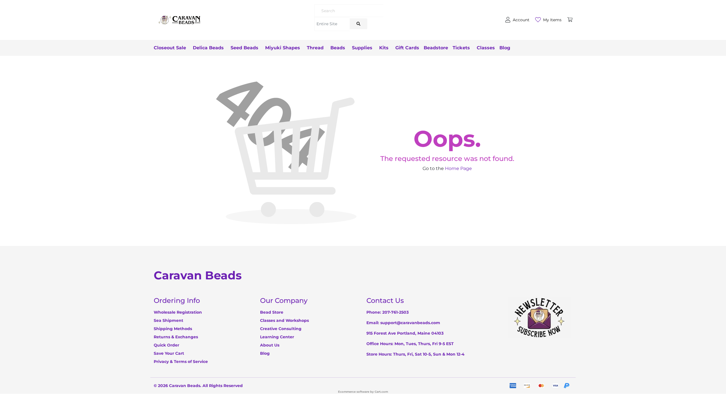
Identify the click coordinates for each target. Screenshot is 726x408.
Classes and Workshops (284, 320)
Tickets (461, 47)
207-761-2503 (395, 312)
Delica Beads (208, 47)
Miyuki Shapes (282, 47)
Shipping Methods (173, 328)
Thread (315, 47)
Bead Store (271, 312)
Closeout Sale (170, 47)
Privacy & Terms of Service (181, 361)
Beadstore (436, 47)
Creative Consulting (280, 328)
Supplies (362, 47)
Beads (337, 47)
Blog (504, 47)
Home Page (458, 168)
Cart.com (381, 392)
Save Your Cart (169, 353)
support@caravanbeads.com (410, 322)
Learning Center (277, 336)
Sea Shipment (168, 320)
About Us (269, 345)
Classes (486, 47)
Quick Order (166, 345)
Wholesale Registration (178, 312)
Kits (384, 47)
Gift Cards (407, 47)
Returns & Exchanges (176, 336)
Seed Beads (244, 47)
